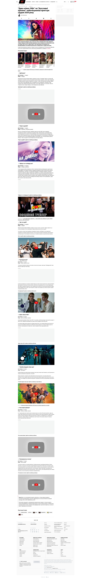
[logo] (22, 2)
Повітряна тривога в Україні (37, 542)
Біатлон (62, 554)
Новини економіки (64, 537)
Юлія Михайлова (24, 15)
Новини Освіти (36, 549)
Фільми (37, 1)
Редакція (45, 524)
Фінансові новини (63, 541)
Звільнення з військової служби (52, 538)
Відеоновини (22, 542)
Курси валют (63, 540)
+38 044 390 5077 (33, 524)
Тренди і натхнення (50, 553)
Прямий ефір (22, 541)
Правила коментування (57, 530)
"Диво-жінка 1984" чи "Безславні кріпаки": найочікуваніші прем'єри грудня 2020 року (37, 4)
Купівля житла (49, 552)
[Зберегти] (51, 18)
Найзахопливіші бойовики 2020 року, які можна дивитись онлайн (35, 405)
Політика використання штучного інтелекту (57, 524)
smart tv (57, 572)
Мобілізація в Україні (51, 537)
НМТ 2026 (34, 553)
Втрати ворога (35, 546)
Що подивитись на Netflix (44, 1)
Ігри (64, 530)
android (46, 572)
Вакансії (65, 524)
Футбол (62, 552)
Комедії (21, 554)
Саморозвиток (35, 554)
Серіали (33, 1)
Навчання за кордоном (36, 556)
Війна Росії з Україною (37, 537)
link (31, 530)
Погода (21, 545)
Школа (34, 552)
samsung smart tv (62, 572)
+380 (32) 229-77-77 (49, 567)
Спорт (62, 549)
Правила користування (47, 532)
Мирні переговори (36, 541)
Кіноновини (28, 1)
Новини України (22, 540)
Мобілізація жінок (50, 541)
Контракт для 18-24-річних (51, 542)
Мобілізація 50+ (49, 540)
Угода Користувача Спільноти (58, 528)
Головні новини (22, 538)
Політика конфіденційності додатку (58, 527)
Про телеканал (46, 527)
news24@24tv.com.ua (22, 524)
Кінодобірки (52, 1)
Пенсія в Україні (63, 545)
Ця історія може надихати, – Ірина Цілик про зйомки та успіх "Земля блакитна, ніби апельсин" (35, 219)
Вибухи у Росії (35, 545)
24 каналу (48, 48)
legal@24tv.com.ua (55, 568)
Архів (65, 527)
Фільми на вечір (22, 553)
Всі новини (22, 537)
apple (52, 572)
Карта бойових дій (36, 540)
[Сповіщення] (68, 1)
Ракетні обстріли (36, 538)
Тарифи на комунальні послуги (65, 542)
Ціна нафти (62, 538)
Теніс (61, 553)
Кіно (18, 4)
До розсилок (37, 561)
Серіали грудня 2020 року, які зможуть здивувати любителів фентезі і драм (35, 70)
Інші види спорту (63, 556)
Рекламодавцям (46, 530)
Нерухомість (49, 549)
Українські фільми (22, 552)
